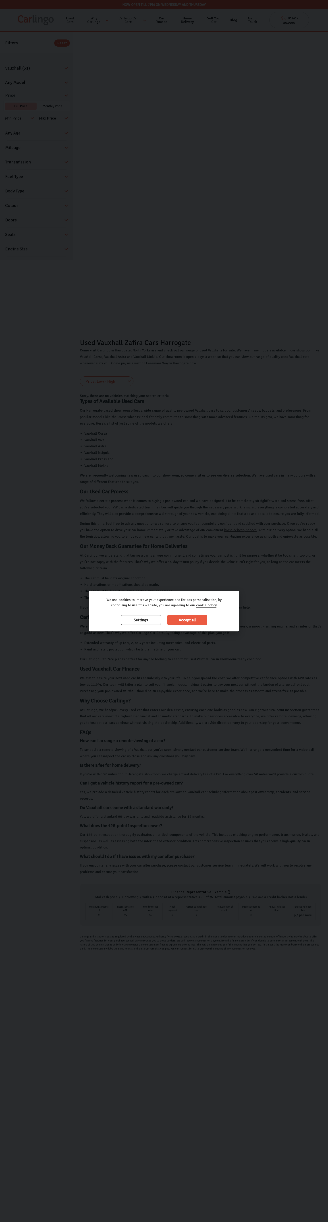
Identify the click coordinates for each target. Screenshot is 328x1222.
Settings (141, 619)
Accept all (187, 619)
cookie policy (206, 605)
